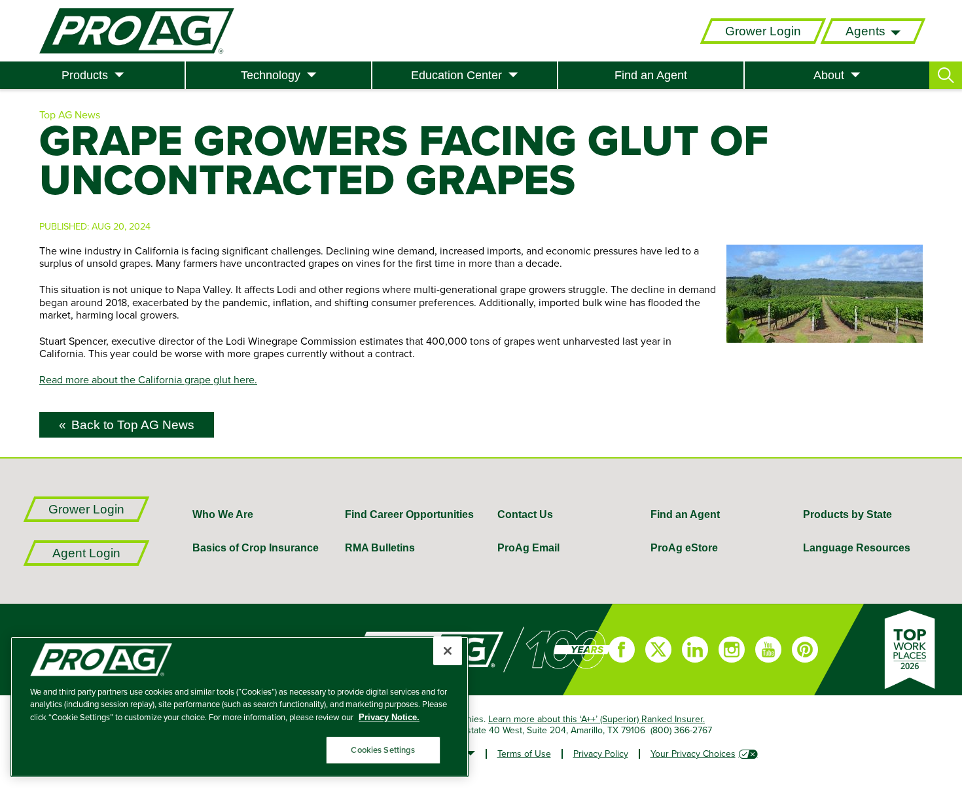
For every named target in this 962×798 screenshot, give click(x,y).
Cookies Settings (383, 750)
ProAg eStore (684, 547)
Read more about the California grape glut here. (148, 379)
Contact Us (525, 514)
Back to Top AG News (132, 425)
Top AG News (69, 114)
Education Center (456, 75)
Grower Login (763, 31)
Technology (270, 75)
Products (85, 75)
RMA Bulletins (380, 547)
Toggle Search (945, 75)
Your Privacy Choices (693, 753)
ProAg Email (528, 547)
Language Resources (856, 547)
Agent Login (86, 553)
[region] (239, 706)
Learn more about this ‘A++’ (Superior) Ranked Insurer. (596, 718)
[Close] (447, 650)
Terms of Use (524, 753)
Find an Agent (651, 75)
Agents (865, 31)
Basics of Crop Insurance (255, 547)
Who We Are (222, 514)
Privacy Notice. (389, 717)
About (828, 75)
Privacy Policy (600, 753)
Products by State (847, 514)
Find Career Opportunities (409, 514)
